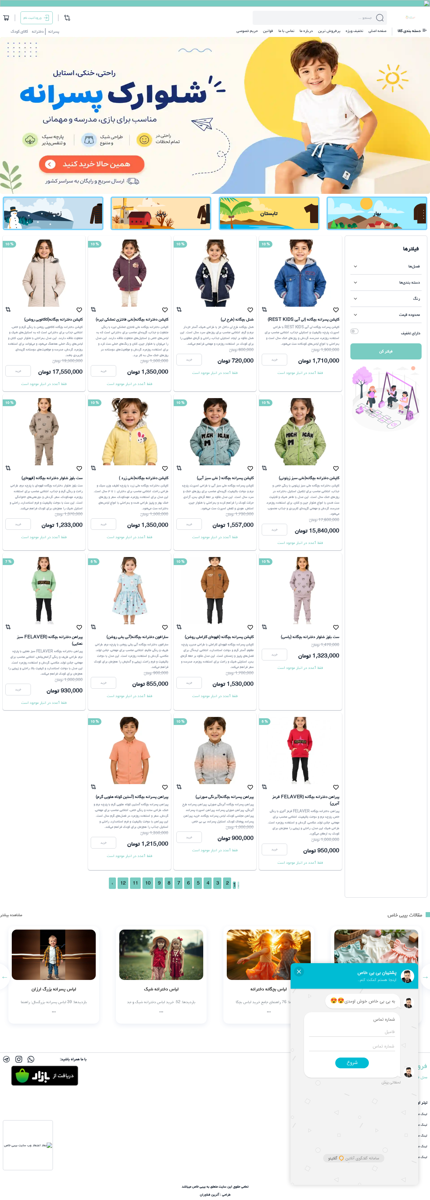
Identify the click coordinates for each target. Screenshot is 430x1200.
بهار (377, 213)
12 (123, 883)
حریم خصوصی (247, 31)
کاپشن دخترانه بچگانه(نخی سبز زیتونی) (309, 478)
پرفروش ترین (329, 31)
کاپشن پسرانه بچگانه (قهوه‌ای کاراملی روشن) (219, 637)
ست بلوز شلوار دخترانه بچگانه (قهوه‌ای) (52, 478)
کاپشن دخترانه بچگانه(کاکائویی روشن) (53, 319)
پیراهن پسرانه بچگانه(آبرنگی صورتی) (225, 797)
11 (135, 883)
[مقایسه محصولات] (67, 17)
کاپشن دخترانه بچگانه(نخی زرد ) (143, 478)
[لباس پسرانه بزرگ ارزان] (53, 975)
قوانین (268, 31)
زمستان (53, 213)
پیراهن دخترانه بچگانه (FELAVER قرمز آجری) (305, 800)
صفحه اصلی (377, 31)
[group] (215, 115)
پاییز (161, 213)
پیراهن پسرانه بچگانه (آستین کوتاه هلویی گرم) (132, 797)
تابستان (268, 213)
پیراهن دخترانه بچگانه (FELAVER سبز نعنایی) (50, 640)
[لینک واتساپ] (31, 1059)
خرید (274, 359)
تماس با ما (286, 31)
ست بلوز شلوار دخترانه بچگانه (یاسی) (310, 637)
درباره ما (306, 31)
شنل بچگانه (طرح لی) (237, 319)
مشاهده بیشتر (11, 914)
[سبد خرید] (6, 17)
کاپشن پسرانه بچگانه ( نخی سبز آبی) (225, 478)
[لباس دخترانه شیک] (161, 975)
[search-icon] (380, 17)
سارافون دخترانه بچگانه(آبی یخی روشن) (137, 637)
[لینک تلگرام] (6, 1059)
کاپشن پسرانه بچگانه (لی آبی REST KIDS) (303, 319)
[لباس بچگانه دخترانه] (268, 975)
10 (147, 883)
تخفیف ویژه (354, 31)
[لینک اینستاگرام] (18, 1059)
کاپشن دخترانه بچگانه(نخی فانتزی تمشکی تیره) (132, 319)
